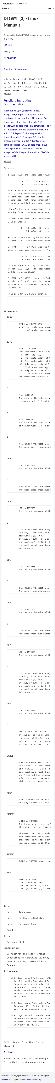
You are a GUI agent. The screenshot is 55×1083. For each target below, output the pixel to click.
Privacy (38, 1080)
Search (51, 8)
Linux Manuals (21, 4)
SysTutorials (7, 4)
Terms (29, 1080)
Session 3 (5, 8)
